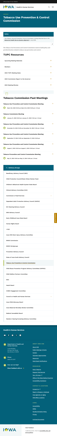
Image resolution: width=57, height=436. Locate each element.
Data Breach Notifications (40, 361)
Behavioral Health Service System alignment (17, 40)
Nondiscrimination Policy (40, 411)
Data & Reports (37, 369)
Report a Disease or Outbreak (41, 392)
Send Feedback (29, 427)
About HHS (36, 347)
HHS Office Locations (38, 397)
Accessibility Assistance (39, 380)
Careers (35, 352)
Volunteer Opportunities (39, 355)
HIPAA (34, 409)
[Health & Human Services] (8, 7)
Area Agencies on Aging (39, 395)
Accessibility (36, 406)
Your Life (37, 375)
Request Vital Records (39, 372)
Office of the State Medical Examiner (43, 378)
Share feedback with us (14, 368)
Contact (36, 389)
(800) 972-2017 (11, 359)
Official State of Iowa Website (10, 1)
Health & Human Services (25, 7)
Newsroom (36, 358)
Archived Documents (38, 419)
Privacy (35, 414)
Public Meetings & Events (40, 350)
